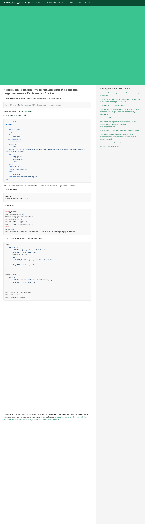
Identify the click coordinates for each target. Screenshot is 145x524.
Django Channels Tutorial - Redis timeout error (117, 143)
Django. (8, 2)
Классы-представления (79, 3)
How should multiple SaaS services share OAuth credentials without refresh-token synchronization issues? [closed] (118, 136)
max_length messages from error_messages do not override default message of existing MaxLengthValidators (118, 124)
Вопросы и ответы (56, 3)
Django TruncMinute (107, 118)
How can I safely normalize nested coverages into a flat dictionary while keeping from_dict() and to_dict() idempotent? (119, 111)
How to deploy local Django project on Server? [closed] (119, 130)
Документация (24, 3)
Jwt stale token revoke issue (110, 146)
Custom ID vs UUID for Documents (112, 105)
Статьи (39, 3)
